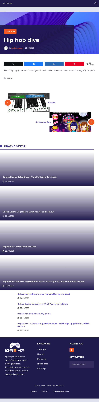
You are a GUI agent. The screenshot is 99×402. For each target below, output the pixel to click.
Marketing (41, 359)
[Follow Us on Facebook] (71, 350)
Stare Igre (41, 349)
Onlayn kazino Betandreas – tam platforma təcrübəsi (30, 177)
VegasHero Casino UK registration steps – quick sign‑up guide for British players (43, 281)
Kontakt (45, 391)
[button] (95, 3)
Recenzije (41, 368)
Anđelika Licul (16, 48)
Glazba (51, 102)
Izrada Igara (42, 364)
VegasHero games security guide (19, 246)
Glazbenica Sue (43, 122)
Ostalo (10, 31)
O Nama (33, 391)
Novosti (40, 354)
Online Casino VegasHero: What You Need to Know (28, 212)
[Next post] (91, 122)
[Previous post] (8, 103)
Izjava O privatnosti (61, 391)
